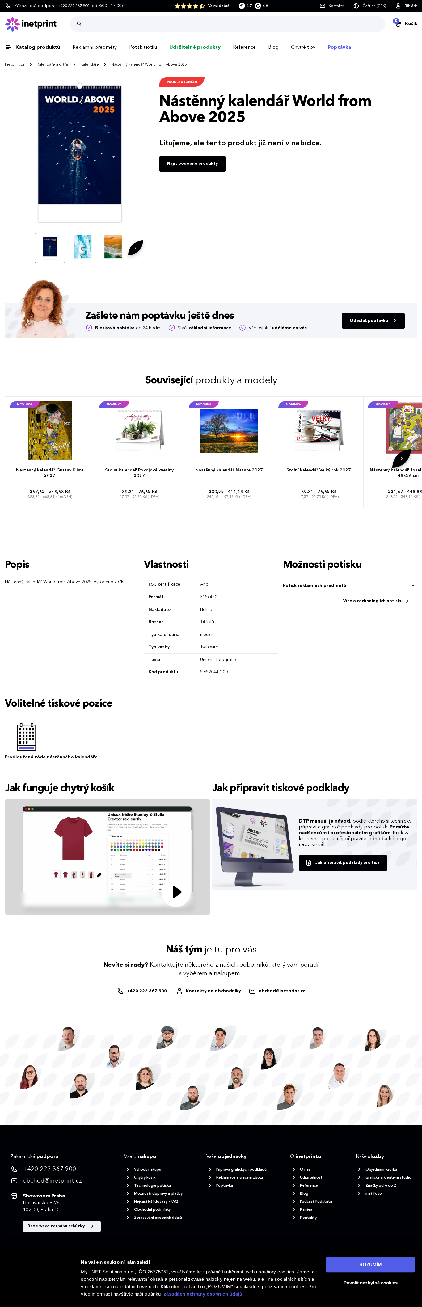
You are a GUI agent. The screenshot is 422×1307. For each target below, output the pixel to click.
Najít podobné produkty (192, 164)
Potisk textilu (143, 47)
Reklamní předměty (95, 47)
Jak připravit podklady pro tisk (347, 863)
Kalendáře (90, 65)
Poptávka (339, 47)
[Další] (135, 247)
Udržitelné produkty (195, 47)
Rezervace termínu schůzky (56, 1226)
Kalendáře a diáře (52, 65)
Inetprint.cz (14, 65)
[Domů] (37, 24)
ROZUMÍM (370, 1264)
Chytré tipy (303, 47)
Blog (273, 47)
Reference (244, 47)
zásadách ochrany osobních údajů (203, 1294)
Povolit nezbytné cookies (371, 1282)
